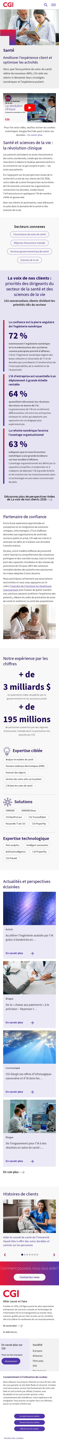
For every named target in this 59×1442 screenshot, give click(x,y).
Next (54, 1255)
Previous (4, 1255)
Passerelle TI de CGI (15, 823)
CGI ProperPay (39, 823)
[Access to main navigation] (53, 5)
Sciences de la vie (29, 259)
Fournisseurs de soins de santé (29, 234)
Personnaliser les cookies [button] (29, 1422)
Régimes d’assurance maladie (29, 242)
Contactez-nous (29, 1277)
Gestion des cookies (13, 1438)
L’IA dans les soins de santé (19, 785)
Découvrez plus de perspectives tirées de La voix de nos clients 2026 (29, 497)
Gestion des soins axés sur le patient (24, 779)
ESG (35, 1365)
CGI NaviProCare (14, 817)
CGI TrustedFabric (37, 817)
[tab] (22, 1255)
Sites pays (38, 1360)
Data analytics (13, 845)
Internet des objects (16, 772)
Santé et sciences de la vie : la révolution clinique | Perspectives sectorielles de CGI (34, 98)
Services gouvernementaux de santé (29, 251)
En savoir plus (35, 134)
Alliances (37, 1355)
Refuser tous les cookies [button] (29, 1429)
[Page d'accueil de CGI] (8, 4)
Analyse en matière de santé (19, 759)
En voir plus (13, 1172)
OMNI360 (10, 810)
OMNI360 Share (28, 810)
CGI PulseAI (11, 858)
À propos (37, 1350)
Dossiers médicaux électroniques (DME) (25, 766)
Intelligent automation (37, 845)
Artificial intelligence (16, 851)
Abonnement (11, 1361)
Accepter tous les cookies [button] (29, 1416)
